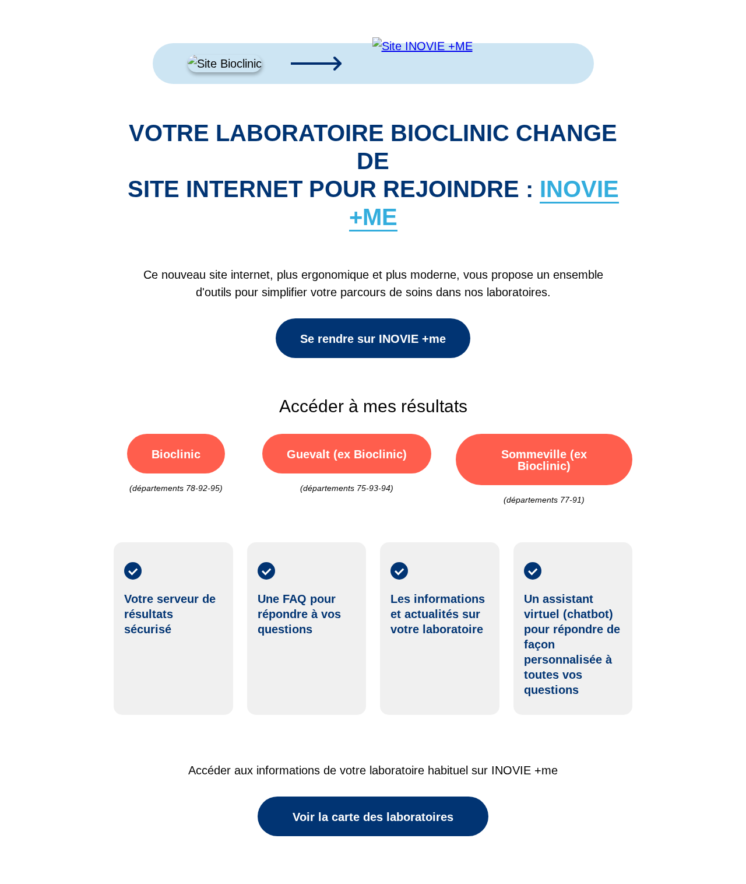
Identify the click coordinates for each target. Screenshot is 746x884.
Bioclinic (176, 454)
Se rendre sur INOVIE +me (373, 338)
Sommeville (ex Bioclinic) (544, 460)
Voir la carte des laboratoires (373, 817)
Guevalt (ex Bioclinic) (347, 454)
